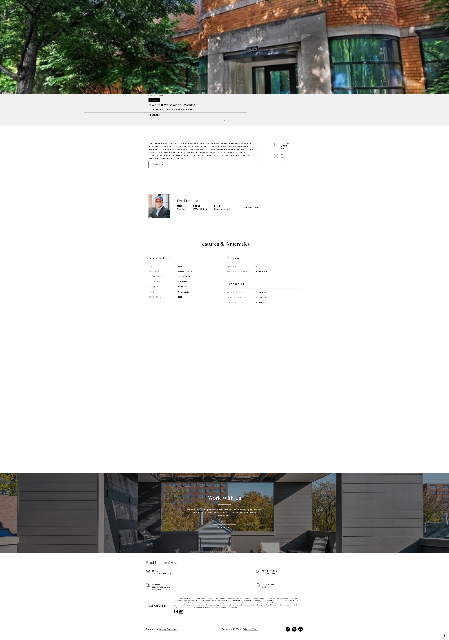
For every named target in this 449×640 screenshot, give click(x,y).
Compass (236, 598)
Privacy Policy (250, 629)
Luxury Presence (168, 629)
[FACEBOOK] (288, 629)
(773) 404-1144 (268, 574)
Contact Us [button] (224, 528)
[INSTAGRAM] (294, 629)
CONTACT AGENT (251, 208)
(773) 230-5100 (200, 209)
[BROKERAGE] (300, 629)
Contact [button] (158, 164)
